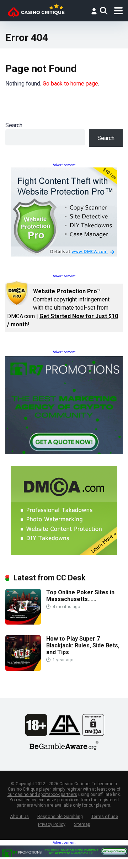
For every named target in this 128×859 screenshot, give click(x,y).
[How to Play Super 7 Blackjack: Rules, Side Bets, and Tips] (23, 669)
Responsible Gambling (60, 816)
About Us (19, 816)
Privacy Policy (51, 824)
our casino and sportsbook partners (42, 794)
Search (13, 125)
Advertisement (64, 165)
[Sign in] (94, 11)
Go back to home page (70, 83)
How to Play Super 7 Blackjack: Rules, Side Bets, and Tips (82, 645)
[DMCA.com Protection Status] (93, 734)
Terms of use (104, 816)
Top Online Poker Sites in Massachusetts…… (80, 595)
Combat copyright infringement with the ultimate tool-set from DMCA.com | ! (62, 308)
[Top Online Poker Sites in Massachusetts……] (23, 622)
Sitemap (82, 824)
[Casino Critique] (36, 10)
